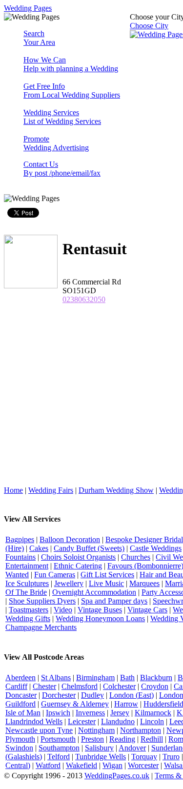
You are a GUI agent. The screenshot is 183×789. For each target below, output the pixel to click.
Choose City (149, 25)
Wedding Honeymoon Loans (100, 618)
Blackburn (156, 677)
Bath (127, 677)
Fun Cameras (54, 574)
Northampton (140, 730)
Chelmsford (79, 686)
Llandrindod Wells (33, 721)
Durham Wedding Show (116, 490)
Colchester (119, 686)
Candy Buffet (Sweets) (89, 548)
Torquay (144, 756)
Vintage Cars (147, 610)
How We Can (70, 64)
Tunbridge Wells (100, 756)
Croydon (154, 686)
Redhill (152, 739)
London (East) (131, 695)
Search (39, 37)
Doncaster (21, 695)
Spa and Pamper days (114, 601)
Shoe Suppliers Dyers (42, 601)
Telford (58, 756)
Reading (122, 739)
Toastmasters (28, 610)
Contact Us (62, 168)
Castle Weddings (156, 548)
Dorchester (59, 695)
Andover (132, 748)
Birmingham (95, 677)
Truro (171, 756)
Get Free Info (71, 90)
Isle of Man (23, 712)
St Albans (56, 677)
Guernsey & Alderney (75, 704)
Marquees (144, 583)
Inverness (90, 712)
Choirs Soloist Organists (78, 557)
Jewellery (68, 583)
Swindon (19, 748)
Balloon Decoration (70, 539)
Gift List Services (107, 574)
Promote (56, 143)
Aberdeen (20, 677)
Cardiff (16, 686)
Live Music (106, 583)
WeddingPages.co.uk (116, 775)
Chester (44, 686)
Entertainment (26, 566)
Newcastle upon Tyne (39, 730)
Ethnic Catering (78, 566)
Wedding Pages (28, 8)
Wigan (112, 765)
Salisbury (99, 748)
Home (13, 490)
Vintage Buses (100, 610)
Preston (92, 739)
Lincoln (152, 721)
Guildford (20, 704)
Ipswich (58, 712)
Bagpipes (19, 539)
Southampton (59, 748)
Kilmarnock (153, 712)
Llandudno (118, 721)
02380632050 (83, 299)
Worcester (143, 765)
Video (63, 610)
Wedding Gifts (27, 618)
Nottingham (96, 730)
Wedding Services (62, 116)
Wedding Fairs (50, 490)
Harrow (126, 704)
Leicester (82, 721)
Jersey (119, 712)
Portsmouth (58, 739)
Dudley (92, 695)
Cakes (38, 548)
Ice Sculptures (27, 583)
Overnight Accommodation (94, 592)
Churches (135, 557)
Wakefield (81, 765)
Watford (48, 765)
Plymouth (20, 739)
